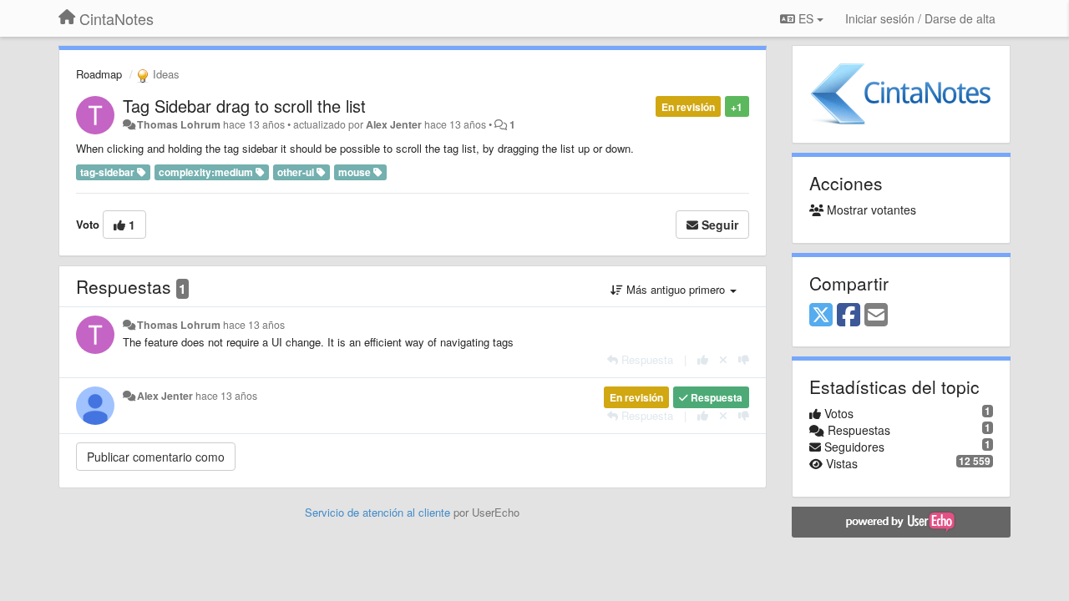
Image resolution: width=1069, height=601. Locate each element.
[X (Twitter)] (821, 315)
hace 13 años (254, 324)
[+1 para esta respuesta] (702, 359)
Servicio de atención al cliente (379, 512)
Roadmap (99, 74)
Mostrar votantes (869, 209)
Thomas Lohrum (178, 124)
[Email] (876, 315)
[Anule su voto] (723, 359)
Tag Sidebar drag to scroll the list (244, 105)
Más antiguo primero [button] (675, 289)
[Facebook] (848, 315)
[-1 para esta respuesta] (743, 359)
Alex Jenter (394, 124)
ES (806, 18)
